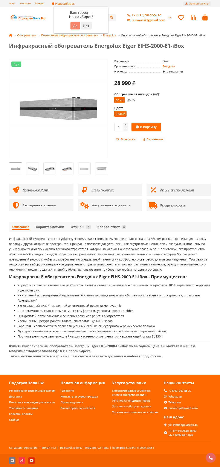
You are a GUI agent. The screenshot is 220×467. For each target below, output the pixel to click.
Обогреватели (26, 35)
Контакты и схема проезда (79, 396)
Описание (20, 227)
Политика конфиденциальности (32, 402)
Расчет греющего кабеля (78, 408)
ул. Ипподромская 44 (182, 425)
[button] (9, 169)
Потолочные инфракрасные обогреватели (69, 35)
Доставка (15, 396)
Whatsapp (175, 396)
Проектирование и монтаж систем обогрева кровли (131, 393)
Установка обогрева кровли (131, 406)
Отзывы (80, 227)
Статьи (14, 420)
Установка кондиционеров (131, 400)
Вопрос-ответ (111, 227)
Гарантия (67, 391)
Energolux (109, 35)
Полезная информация (83, 382)
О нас (12, 3)
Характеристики (50, 227)
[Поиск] (111, 17)
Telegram (174, 402)
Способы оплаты (21, 414)
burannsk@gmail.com (148, 20)
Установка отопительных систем (32, 391)
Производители (72, 402)
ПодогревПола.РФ (26, 382)
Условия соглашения (23, 408)
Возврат (39, 3)
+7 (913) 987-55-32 (146, 15)
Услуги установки (129, 382)
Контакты (25, 3)
